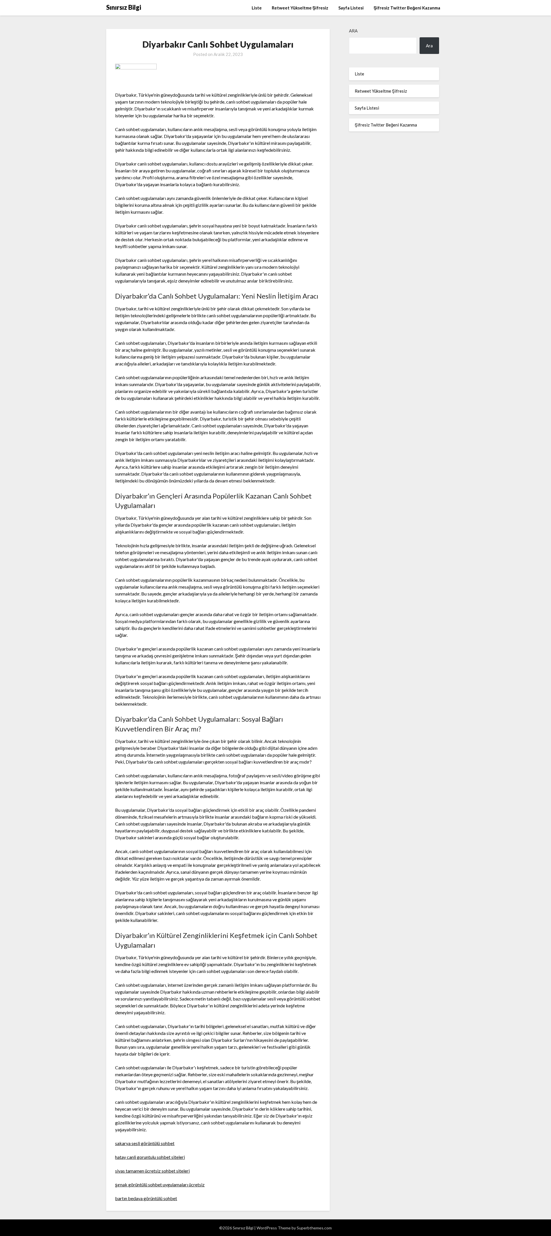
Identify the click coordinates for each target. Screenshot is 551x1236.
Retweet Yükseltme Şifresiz (300, 7)
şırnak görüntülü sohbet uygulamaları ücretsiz (160, 1184)
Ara (353, 30)
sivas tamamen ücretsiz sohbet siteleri (152, 1170)
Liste (257, 7)
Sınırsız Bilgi (123, 7)
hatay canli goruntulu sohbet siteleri (150, 1157)
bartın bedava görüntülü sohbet (146, 1198)
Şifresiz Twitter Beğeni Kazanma (407, 7)
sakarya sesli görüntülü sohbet (144, 1143)
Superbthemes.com (314, 1227)
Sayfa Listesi (351, 7)
